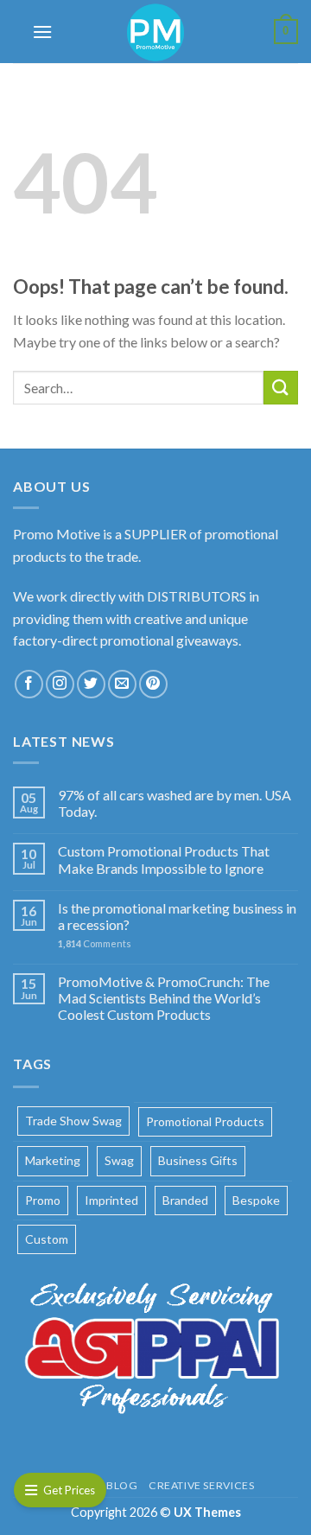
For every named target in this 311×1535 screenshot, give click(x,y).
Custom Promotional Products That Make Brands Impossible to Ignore (164, 859)
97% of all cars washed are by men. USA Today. (174, 803)
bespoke (256, 1200)
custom (46, 1239)
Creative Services (201, 1485)
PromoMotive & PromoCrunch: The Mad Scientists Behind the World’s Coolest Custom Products (164, 997)
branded (185, 1200)
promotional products (205, 1121)
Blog (121, 1485)
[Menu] (42, 31)
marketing (52, 1160)
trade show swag (73, 1120)
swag (119, 1160)
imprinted (111, 1200)
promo (42, 1200)
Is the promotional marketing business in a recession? (177, 916)
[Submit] (280, 387)
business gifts (198, 1160)
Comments (94, 943)
